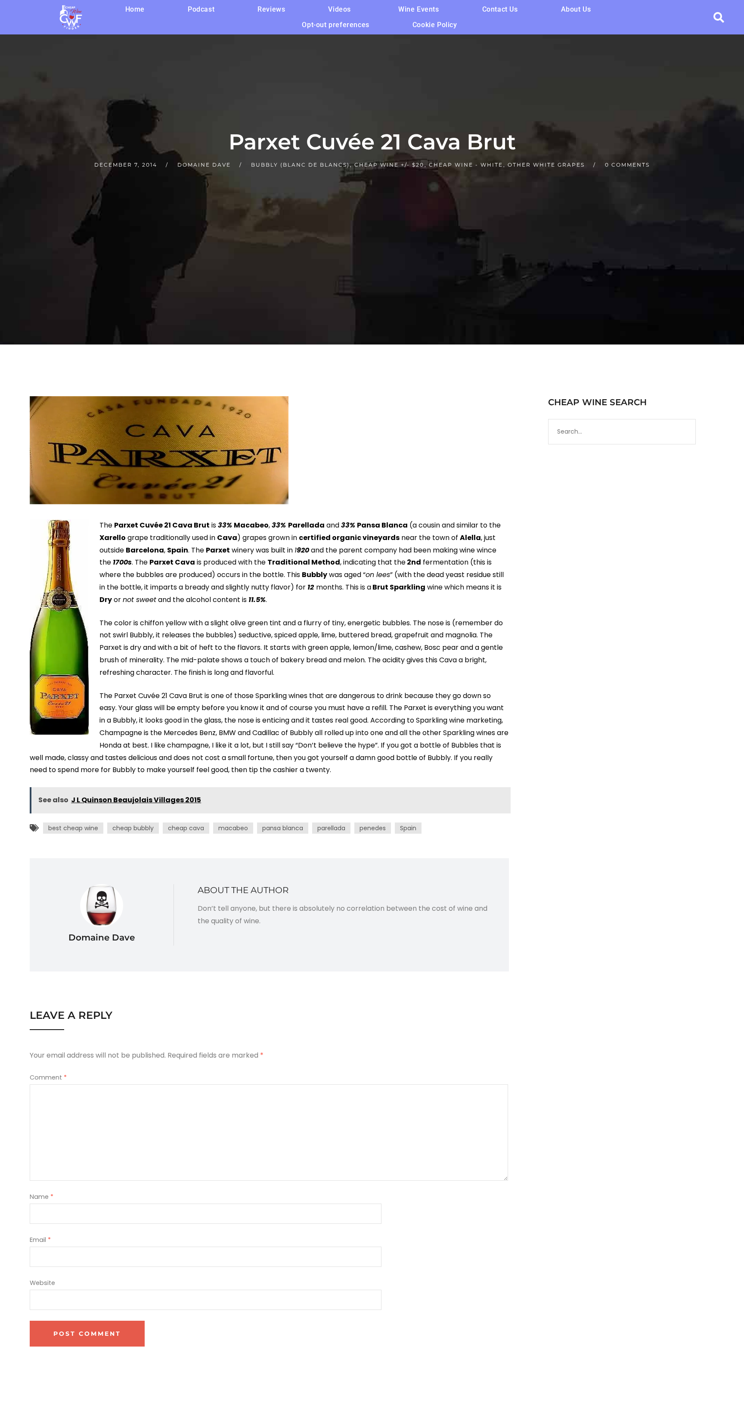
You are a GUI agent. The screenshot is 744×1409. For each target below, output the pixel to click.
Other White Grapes (546, 164)
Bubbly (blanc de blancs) (300, 164)
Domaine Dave (204, 164)
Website (42, 1283)
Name (41, 1196)
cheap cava (186, 828)
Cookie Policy (434, 25)
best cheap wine (73, 828)
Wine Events (418, 9)
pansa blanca (282, 828)
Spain (408, 828)
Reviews (271, 9)
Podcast (201, 9)
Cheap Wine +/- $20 (389, 164)
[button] (341, 9)
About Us (576, 9)
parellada (331, 828)
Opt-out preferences (335, 25)
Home (135, 9)
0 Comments (627, 164)
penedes (373, 828)
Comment (48, 1077)
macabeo (233, 828)
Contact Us (500, 9)
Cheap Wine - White (466, 164)
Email (40, 1239)
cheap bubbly (133, 828)
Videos (339, 9)
